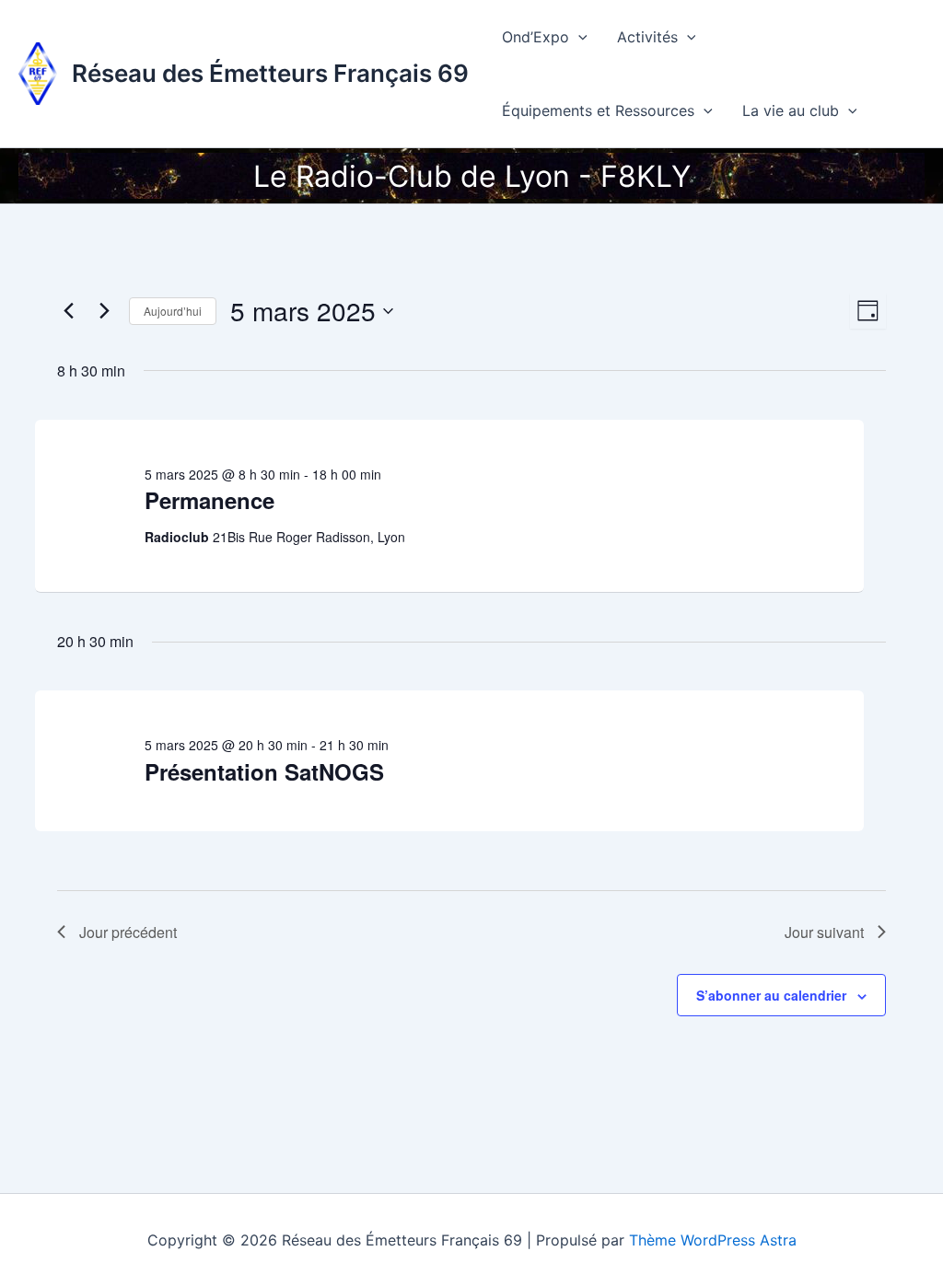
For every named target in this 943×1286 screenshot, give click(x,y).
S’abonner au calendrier (771, 995)
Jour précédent (128, 932)
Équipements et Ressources (598, 110)
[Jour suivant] (104, 311)
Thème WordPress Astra (713, 1240)
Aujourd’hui (173, 311)
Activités (647, 37)
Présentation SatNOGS (264, 771)
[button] (578, 37)
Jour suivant (824, 932)
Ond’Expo (535, 37)
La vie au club (790, 110)
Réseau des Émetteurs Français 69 (270, 73)
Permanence (209, 500)
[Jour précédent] (68, 311)
